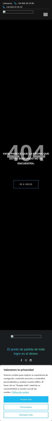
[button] (45, 14)
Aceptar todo (26, 399)
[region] (26, 393)
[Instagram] (26, 360)
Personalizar (26, 407)
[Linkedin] (30, 360)
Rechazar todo (26, 415)
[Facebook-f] (21, 360)
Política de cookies (20, 392)
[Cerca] (49, 367)
